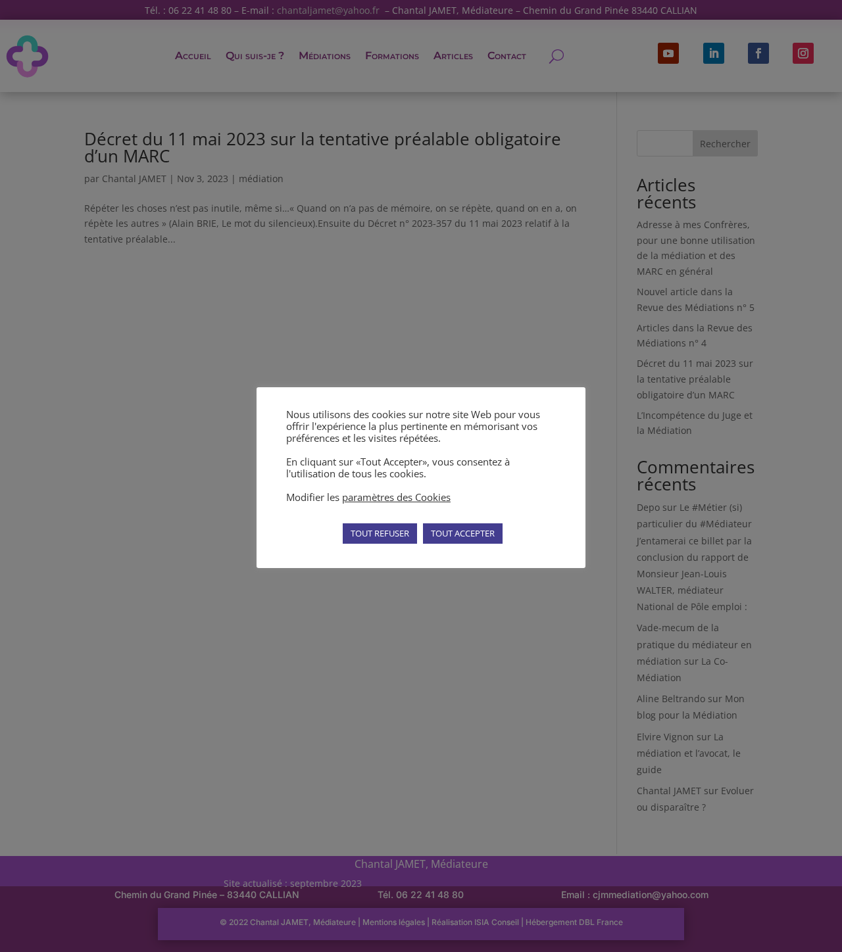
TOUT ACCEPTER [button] (463, 533)
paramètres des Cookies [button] (396, 497)
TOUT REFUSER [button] (380, 533)
